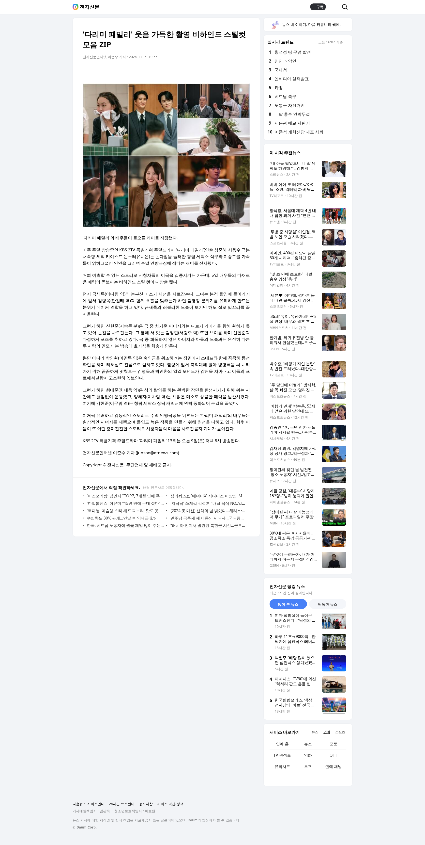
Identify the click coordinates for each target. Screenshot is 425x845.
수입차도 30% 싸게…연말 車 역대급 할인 (122, 518)
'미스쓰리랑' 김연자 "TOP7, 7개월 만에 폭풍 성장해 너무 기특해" (125, 496)
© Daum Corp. (85, 827)
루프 (308, 766)
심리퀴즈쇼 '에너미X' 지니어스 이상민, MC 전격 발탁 (208, 496)
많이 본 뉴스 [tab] (288, 604)
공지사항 (146, 803)
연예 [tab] (326, 732)
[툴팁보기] (346, 42)
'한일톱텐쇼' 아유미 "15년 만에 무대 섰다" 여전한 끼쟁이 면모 (125, 503)
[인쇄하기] (245, 71)
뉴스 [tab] (315, 732)
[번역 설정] (225, 71)
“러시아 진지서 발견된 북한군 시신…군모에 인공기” (208, 525)
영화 (308, 755)
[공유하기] (334, 6)
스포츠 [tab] (340, 732)
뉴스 (308, 744)
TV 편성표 (282, 755)
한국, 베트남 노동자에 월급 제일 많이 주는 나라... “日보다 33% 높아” (125, 525)
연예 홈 (282, 744)
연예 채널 (333, 766)
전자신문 (89, 6)
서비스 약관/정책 (170, 803)
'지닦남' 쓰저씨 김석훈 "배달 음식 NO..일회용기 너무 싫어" (208, 503)
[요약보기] (206, 71)
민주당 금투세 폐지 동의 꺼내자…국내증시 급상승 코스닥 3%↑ (208, 518)
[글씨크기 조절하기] (235, 71)
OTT (333, 755)
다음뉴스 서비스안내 (89, 803)
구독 (320, 6)
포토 (333, 744)
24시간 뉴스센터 (122, 803)
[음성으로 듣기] (215, 71)
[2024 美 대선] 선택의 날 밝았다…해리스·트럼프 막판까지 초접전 (208, 510)
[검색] (346, 6)
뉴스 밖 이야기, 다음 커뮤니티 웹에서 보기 (317, 24)
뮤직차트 (282, 766)
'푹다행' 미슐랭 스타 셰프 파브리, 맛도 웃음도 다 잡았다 (125, 510)
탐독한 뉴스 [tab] (327, 604)
